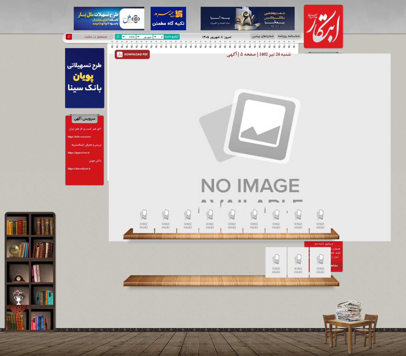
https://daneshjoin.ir (79, 168)
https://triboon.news (79, 136)
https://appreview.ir (79, 152)
